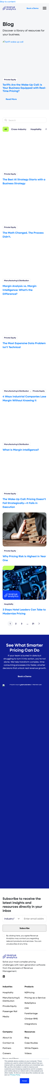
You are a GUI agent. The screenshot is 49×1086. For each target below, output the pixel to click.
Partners (7, 1048)
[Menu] (44, 8)
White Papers (31, 1048)
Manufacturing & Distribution (16, 280)
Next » (39, 623)
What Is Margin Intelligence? (21, 449)
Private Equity (10, 79)
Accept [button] (24, 1081)
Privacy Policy (15, 1075)
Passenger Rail (10, 1011)
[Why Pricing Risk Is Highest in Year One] (24, 529)
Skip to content (7, 1)
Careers (7, 1053)
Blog (27, 1037)
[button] (4, 976)
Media (6, 1016)
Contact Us (8, 1042)
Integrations (31, 1023)
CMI (27, 1008)
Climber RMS (31, 1018)
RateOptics (30, 1002)
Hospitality (36, 129)
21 (33, 623)
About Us (7, 1037)
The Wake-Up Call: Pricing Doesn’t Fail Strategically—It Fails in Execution (24, 503)
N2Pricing (29, 992)
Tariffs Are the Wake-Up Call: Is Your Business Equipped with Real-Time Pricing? (24, 88)
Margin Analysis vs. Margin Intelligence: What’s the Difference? (19, 290)
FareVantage (31, 1013)
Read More (11, 99)
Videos (28, 1053)
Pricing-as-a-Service (35, 997)
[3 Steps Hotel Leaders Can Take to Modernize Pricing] (24, 582)
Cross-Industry (18, 129)
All (5, 129)
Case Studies (31, 1042)
